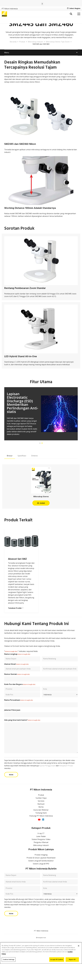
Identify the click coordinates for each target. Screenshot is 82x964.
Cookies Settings (8, 959)
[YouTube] (39, 820)
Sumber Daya (41, 798)
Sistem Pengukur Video (41, 839)
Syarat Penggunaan (47, 765)
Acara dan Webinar (41, 810)
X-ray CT (41, 833)
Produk (41, 795)
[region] (41, 953)
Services (41, 801)
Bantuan (41, 804)
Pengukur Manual (41, 842)
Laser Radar (41, 836)
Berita (41, 807)
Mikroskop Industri (41, 845)
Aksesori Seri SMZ (17, 559)
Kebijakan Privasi (66, 765)
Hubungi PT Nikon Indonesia (41, 816)
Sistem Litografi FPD (41, 864)
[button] (70, 14)
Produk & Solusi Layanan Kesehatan (41, 858)
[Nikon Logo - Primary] (4, 14)
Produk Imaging (41, 855)
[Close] (78, 945)
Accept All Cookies (56, 959)
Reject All (72, 959)
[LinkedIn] (43, 820)
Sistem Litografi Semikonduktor (41, 861)
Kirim (11, 774)
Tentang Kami (41, 813)
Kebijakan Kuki (41, 937)
